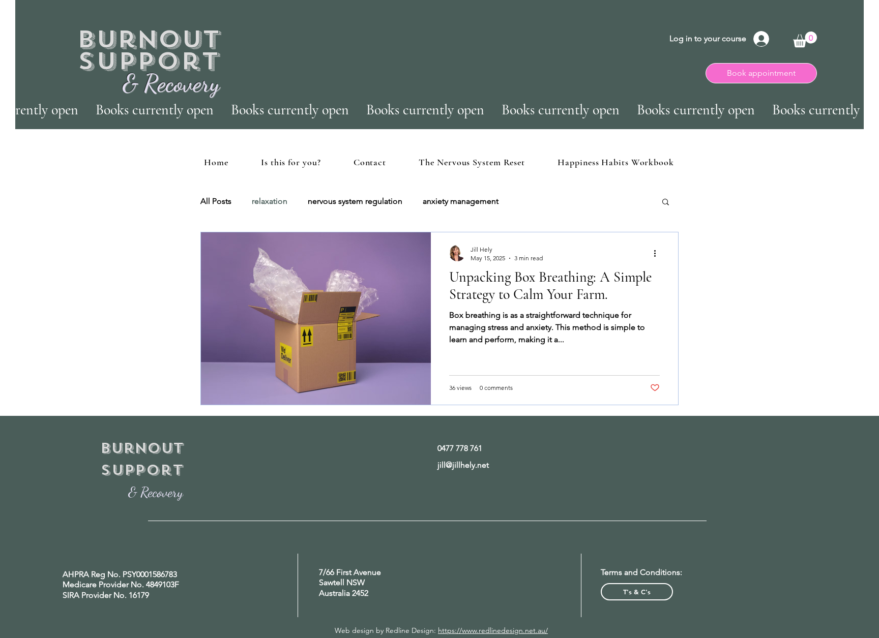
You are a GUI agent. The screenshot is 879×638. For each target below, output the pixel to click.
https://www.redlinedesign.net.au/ (493, 630)
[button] (805, 39)
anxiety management (461, 201)
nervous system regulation (355, 201)
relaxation (269, 201)
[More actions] (658, 253)
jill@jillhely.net (463, 465)
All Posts (215, 201)
